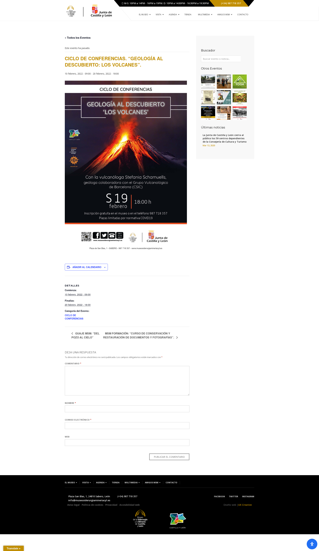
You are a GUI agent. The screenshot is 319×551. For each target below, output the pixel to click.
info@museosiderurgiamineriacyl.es (89, 500)
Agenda (100, 482)
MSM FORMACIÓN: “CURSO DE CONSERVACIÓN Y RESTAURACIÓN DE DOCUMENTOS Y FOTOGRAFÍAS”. (139, 335)
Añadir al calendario (86, 267)
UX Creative (245, 504)
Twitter (233, 496)
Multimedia (131, 482)
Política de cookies (93, 504)
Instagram (248, 496)
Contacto (171, 482)
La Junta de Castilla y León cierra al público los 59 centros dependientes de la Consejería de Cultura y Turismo (225, 138)
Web (67, 436)
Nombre (70, 403)
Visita (85, 482)
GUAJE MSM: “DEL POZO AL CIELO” (85, 335)
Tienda (115, 482)
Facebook (219, 496)
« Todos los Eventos (78, 37)
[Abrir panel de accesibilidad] (312, 544)
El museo (70, 482)
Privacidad (111, 504)
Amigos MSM (152, 482)
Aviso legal (73, 504)
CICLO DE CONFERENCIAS (74, 317)
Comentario (73, 363)
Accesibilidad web (129, 504)
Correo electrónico (78, 419)
